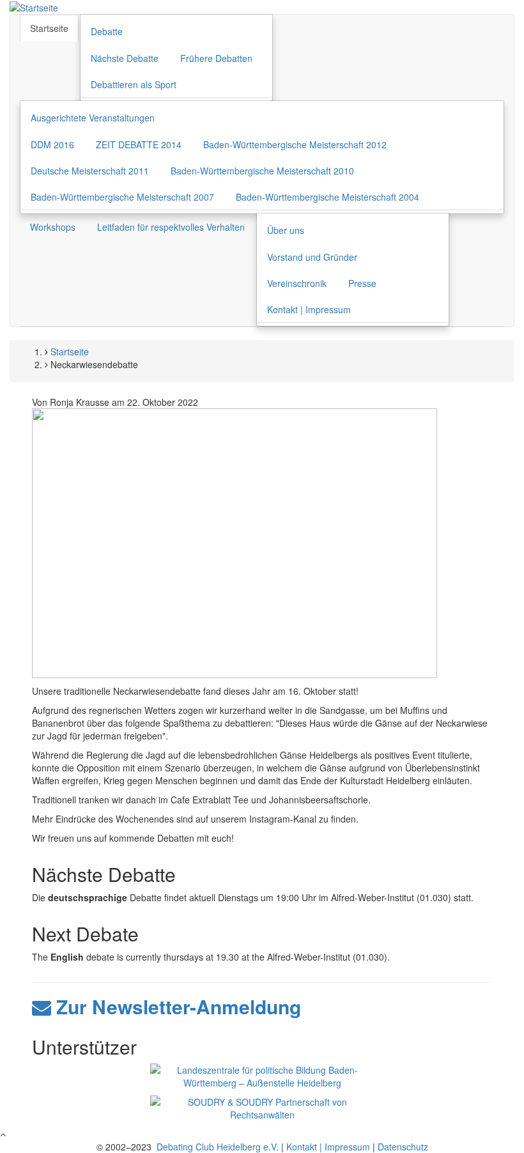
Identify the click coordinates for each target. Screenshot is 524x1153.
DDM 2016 (52, 144)
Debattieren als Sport (133, 84)
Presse (362, 283)
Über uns (285, 230)
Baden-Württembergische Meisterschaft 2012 (295, 144)
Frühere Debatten (216, 58)
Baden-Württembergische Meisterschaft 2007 (122, 196)
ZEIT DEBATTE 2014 (138, 144)
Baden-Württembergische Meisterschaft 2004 (327, 196)
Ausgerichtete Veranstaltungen (93, 117)
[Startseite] (34, 6)
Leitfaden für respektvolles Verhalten (171, 227)
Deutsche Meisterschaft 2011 (90, 170)
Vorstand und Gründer (312, 257)
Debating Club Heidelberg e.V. (216, 1146)
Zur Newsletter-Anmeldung (176, 1006)
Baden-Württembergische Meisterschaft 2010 (262, 170)
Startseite (49, 28)
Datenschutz (403, 1146)
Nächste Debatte (124, 58)
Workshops (52, 227)
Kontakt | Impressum (309, 309)
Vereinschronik (297, 283)
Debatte (107, 31)
